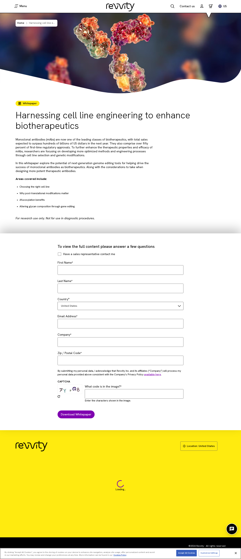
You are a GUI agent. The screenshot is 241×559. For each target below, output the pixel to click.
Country (63, 299)
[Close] (235, 553)
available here (152, 374)
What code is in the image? (102, 386)
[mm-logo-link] (120, 6)
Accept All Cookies (186, 553)
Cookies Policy (119, 555)
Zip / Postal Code (69, 353)
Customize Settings (209, 553)
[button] (202, 6)
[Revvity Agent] (232, 529)
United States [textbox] (69, 306)
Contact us (187, 6)
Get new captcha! (59, 396)
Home (20, 23)
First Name (65, 262)
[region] (120, 553)
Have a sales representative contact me (89, 254)
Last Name (64, 281)
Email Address (67, 316)
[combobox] (120, 306)
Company (64, 334)
